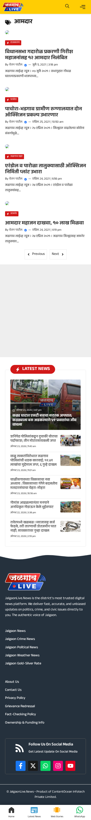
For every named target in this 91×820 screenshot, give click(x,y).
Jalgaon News (15, 631)
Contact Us (13, 690)
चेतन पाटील (15, 64)
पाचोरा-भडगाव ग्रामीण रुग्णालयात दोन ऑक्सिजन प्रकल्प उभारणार (43, 112)
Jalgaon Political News (21, 648)
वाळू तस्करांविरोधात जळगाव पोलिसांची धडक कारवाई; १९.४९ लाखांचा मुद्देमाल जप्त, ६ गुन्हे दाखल (33, 461)
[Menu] (82, 7)
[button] (67, 7)
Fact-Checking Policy (20, 715)
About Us (12, 682)
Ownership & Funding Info (24, 723)
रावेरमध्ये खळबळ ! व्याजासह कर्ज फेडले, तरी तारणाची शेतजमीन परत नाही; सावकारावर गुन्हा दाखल (33, 527)
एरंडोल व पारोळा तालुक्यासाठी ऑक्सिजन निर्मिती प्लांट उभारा (45, 169)
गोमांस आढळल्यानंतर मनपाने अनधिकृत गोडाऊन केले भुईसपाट (31, 505)
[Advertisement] (45, 309)
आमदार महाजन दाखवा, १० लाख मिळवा (44, 223)
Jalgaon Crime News (20, 639)
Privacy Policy (15, 698)
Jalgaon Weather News (22, 656)
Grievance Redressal (20, 706)
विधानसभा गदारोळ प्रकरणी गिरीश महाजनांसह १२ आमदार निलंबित (39, 55)
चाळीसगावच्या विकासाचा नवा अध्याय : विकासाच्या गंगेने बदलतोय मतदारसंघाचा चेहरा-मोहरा (33, 484)
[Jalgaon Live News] (13, 7)
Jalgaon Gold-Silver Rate (23, 664)
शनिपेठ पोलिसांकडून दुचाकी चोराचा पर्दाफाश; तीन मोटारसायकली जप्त (34, 439)
